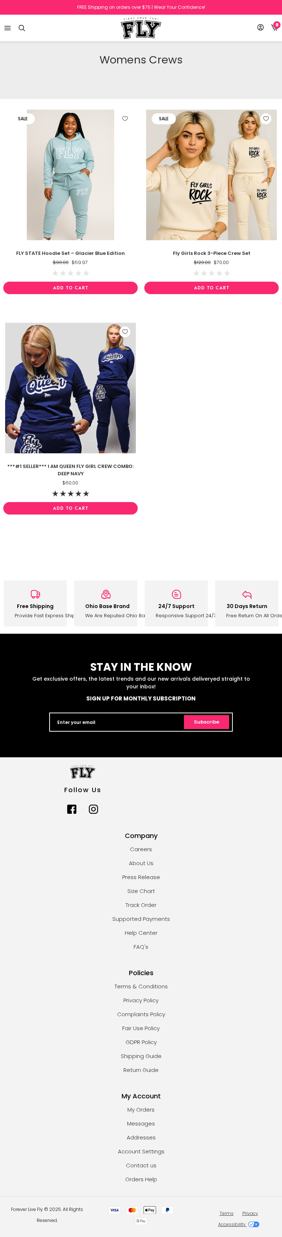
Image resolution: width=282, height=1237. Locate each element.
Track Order (141, 905)
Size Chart (141, 891)
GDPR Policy (141, 1042)
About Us (141, 863)
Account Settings (141, 1151)
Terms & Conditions (141, 986)
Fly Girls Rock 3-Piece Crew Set (211, 253)
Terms (227, 1213)
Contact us (141, 1165)
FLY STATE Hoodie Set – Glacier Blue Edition (70, 253)
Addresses (141, 1137)
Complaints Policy (141, 1014)
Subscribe (206, 721)
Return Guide (141, 1070)
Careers (141, 849)
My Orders (141, 1109)
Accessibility (232, 1224)
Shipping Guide (141, 1056)
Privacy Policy (141, 1000)
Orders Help (141, 1179)
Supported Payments (141, 919)
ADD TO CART (70, 288)
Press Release (141, 877)
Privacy (250, 1213)
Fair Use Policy (141, 1028)
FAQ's (141, 947)
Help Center (141, 933)
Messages (141, 1123)
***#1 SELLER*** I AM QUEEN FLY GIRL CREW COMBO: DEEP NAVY (70, 470)
